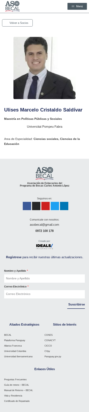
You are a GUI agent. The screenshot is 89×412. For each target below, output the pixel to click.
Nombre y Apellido (15, 270)
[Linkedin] (64, 206)
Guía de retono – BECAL (16, 385)
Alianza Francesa (13, 345)
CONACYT (50, 340)
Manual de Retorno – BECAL (18, 390)
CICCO (48, 345)
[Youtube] (45, 206)
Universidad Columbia (15, 351)
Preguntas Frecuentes (15, 379)
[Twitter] (55, 206)
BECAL (7, 335)
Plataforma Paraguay (14, 340)
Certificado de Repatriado (17, 401)
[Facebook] (27, 206)
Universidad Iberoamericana (18, 356)
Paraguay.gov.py (52, 356)
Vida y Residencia (13, 395)
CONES (48, 335)
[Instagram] (36, 206)
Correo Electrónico (15, 286)
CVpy (47, 351)
